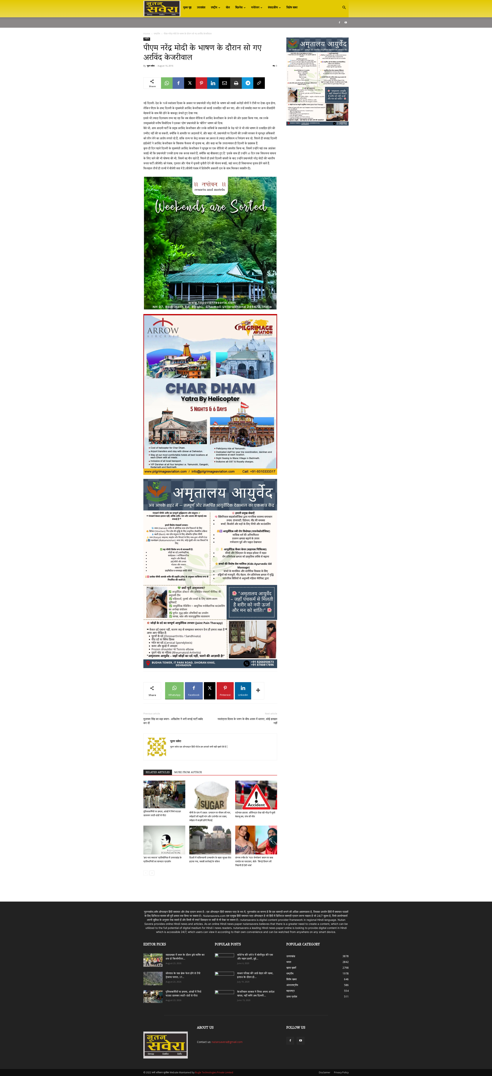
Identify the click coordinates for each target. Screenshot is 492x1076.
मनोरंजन (255, 7)
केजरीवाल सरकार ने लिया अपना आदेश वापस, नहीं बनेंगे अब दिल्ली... (255, 993)
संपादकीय (273, 7)
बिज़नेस (239, 7)
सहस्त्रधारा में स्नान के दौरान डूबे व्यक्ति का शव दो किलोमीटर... (185, 957)
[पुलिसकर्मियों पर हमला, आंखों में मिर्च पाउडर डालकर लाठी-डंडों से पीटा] (164, 794)
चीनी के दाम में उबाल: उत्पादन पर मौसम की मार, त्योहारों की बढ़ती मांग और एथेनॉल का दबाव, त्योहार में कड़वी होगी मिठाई (210, 816)
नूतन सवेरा (151, 65)
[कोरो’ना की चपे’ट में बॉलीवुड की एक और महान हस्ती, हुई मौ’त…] (224, 958)
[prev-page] (145, 873)
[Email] (224, 83)
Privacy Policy (341, 1072)
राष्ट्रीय (214, 7)
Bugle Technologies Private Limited (214, 1072)
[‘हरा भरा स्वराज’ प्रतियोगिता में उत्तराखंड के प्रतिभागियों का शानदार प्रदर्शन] (164, 840)
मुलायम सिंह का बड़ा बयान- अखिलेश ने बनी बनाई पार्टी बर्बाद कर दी (173, 721)
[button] (344, 8)
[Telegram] (247, 83)
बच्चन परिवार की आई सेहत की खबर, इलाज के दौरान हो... (255, 975)
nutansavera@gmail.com (227, 1042)
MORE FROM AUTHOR (188, 772)
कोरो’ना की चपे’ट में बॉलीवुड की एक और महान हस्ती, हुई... (255, 957)
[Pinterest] (201, 83)
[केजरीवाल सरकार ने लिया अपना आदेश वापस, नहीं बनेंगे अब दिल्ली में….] (224, 995)
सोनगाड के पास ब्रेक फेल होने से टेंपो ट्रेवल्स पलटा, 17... (183, 975)
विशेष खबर (292, 7)
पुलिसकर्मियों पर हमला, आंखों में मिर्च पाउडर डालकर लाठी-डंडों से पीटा (183, 993)
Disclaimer (324, 1072)
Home (146, 33)
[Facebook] (339, 22)
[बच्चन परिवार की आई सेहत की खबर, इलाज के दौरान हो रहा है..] (224, 977)
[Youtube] (346, 22)
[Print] (236, 83)
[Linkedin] (213, 83)
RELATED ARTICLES (158, 772)
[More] (258, 690)
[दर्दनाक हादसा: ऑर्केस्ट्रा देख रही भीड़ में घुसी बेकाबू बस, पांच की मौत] (256, 795)
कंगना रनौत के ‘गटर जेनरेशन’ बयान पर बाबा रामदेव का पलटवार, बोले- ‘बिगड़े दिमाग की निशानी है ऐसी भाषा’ (254, 861)
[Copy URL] (259, 83)
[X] (190, 83)
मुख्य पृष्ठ (187, 7)
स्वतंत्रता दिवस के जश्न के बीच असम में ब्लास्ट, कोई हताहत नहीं (247, 721)
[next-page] (152, 873)
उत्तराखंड (201, 7)
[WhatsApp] (167, 83)
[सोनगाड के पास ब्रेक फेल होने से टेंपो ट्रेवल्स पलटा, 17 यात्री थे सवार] (153, 978)
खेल (228, 7)
